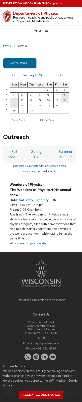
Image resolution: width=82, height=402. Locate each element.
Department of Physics (35, 13)
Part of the (41, 300)
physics (57, 3)
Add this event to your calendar (28, 243)
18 (64, 100)
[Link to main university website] (41, 287)
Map (39, 338)
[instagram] (36, 356)
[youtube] (52, 356)
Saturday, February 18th (37, 200)
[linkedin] (44, 356)
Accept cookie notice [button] (41, 395)
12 (13, 100)
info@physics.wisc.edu (45, 343)
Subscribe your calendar (28, 166)
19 (14, 105)
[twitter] (27, 356)
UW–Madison (27, 3)
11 (64, 95)
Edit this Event (47, 120)
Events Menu (20, 63)
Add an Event (18, 120)
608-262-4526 (46, 348)
